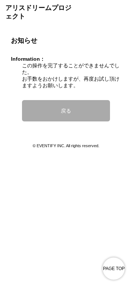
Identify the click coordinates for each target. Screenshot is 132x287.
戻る (66, 111)
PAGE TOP (114, 268)
